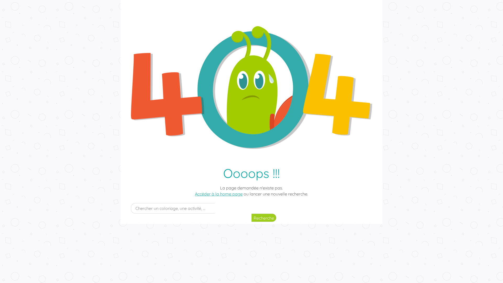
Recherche (264, 218)
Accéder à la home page (219, 194)
